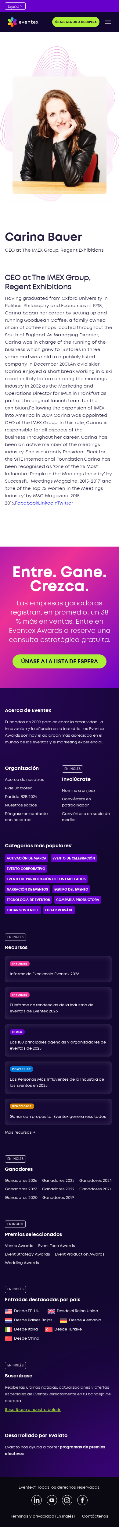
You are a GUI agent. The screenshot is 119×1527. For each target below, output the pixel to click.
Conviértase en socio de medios (86, 817)
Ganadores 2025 (58, 1180)
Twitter (65, 503)
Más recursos (20, 1132)
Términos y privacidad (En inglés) (43, 1516)
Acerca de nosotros (24, 779)
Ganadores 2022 (58, 1189)
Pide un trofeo (19, 788)
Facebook (26, 503)
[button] (108, 22)
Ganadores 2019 (58, 1197)
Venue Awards (19, 1246)
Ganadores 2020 (21, 1197)
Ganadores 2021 (95, 1189)
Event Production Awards (80, 1254)
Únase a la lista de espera (75, 22)
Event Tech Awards (56, 1246)
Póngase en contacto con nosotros (26, 817)
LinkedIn (47, 503)
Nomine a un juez (78, 790)
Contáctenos (95, 1516)
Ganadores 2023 (21, 1189)
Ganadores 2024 (95, 1180)
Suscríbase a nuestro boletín (33, 1410)
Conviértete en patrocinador (76, 802)
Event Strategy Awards (27, 1254)
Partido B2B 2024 (21, 797)
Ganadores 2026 (21, 1180)
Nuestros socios (21, 805)
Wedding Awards (22, 1263)
